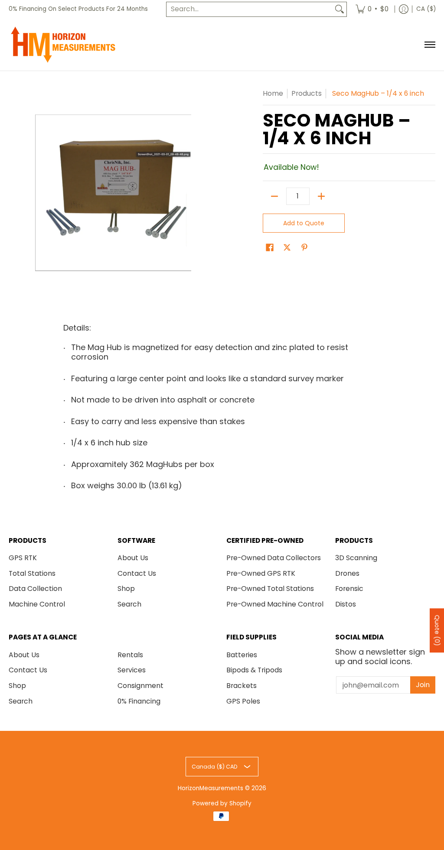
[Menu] (429, 45)
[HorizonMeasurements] (63, 45)
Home (273, 93)
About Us (133, 558)
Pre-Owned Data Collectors (273, 558)
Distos (345, 604)
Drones (347, 573)
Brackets (241, 686)
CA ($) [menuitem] (426, 9)
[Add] (321, 196)
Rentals (130, 655)
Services (132, 670)
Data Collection (35, 589)
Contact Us (137, 573)
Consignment (140, 686)
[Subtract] (274, 196)
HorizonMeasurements (210, 788)
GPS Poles (243, 701)
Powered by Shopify (222, 803)
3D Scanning (356, 558)
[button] (270, 248)
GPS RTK (23, 558)
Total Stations (32, 573)
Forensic (349, 589)
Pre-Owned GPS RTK (260, 573)
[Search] (339, 9)
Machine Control (37, 604)
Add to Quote (303, 223)
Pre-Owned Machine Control (274, 604)
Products (306, 93)
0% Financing (139, 701)
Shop (126, 589)
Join (423, 685)
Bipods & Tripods (254, 670)
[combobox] (249, 9)
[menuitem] (372, 9)
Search (129, 604)
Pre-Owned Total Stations (270, 589)
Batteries (241, 655)
